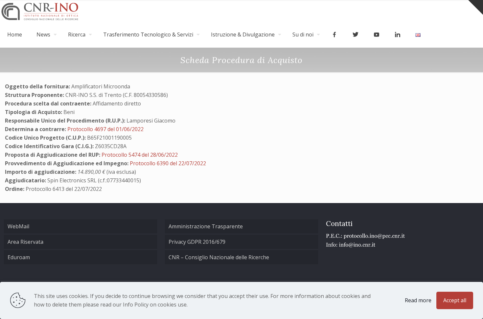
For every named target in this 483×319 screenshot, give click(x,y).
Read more (418, 300)
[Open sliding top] (475, 7)
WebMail (18, 226)
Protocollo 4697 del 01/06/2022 (105, 129)
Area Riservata (25, 241)
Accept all (454, 300)
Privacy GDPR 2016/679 (197, 241)
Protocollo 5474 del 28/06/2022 (140, 154)
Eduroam (19, 257)
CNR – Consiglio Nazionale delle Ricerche (219, 257)
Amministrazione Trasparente (206, 226)
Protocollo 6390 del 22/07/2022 (168, 163)
